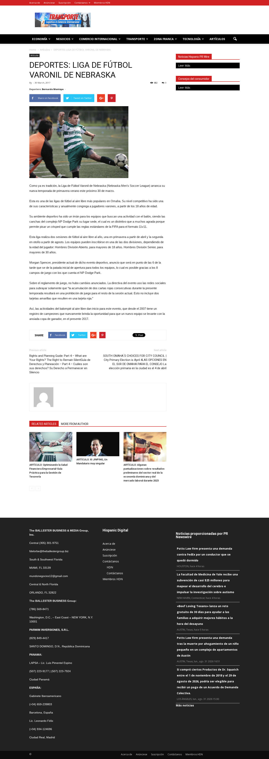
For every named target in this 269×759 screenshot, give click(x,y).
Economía (39, 39)
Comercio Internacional (98, 39)
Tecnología (192, 39)
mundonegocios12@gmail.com (48, 576)
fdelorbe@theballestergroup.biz (49, 551)
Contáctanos (80, 2)
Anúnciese (49, 2)
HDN (110, 567)
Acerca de (34, 2)
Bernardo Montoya (53, 89)
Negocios (63, 39)
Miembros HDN (102, 2)
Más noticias (185, 705)
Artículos (217, 39)
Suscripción (64, 2)
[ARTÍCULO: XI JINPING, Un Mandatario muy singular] (97, 444)
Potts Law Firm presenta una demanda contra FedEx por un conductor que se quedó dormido (204, 554)
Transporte (135, 39)
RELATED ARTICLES (44, 423)
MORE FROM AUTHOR (74, 423)
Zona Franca (164, 39)
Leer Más (184, 65)
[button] (235, 39)
